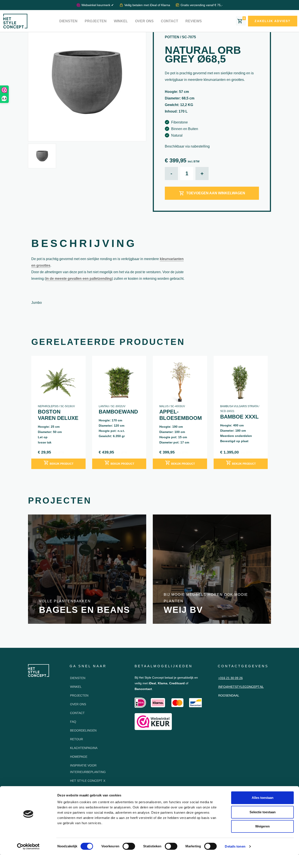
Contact (169, 21)
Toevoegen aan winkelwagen (215, 193)
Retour (76, 739)
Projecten (96, 21)
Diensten (68, 21)
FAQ (73, 721)
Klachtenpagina (83, 748)
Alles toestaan (262, 797)
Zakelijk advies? (272, 21)
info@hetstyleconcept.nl (241, 686)
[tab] (84, 244)
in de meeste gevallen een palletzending (79, 278)
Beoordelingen (83, 730)
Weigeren (262, 826)
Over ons (144, 21)
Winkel (121, 21)
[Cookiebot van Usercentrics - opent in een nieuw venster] (28, 846)
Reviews (193, 21)
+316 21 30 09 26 (230, 678)
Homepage (78, 756)
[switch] (129, 846)
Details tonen (235, 846)
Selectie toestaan (263, 812)
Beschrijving (84, 243)
